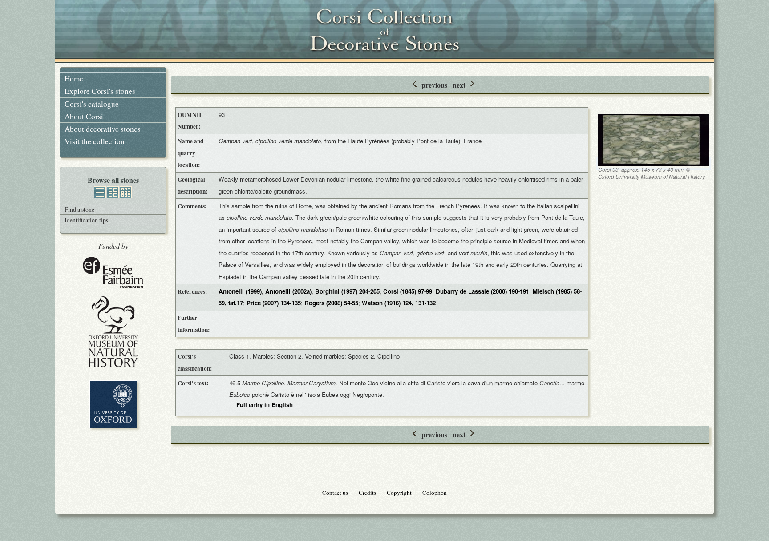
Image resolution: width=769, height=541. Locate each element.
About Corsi (84, 116)
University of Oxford (113, 404)
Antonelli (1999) (240, 291)
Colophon (434, 493)
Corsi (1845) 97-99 (407, 291)
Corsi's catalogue (92, 104)
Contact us (335, 493)
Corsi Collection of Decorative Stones (384, 31)
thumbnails (126, 192)
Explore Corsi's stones (100, 91)
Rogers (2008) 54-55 (331, 303)
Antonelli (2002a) (288, 291)
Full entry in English (264, 404)
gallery (113, 192)
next (459, 85)
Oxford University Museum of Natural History (113, 331)
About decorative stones (103, 129)
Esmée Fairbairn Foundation (113, 273)
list (100, 192)
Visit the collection (95, 141)
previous (434, 85)
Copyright (399, 493)
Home (74, 78)
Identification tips (86, 220)
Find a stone (79, 209)
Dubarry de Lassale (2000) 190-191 (482, 291)
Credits (367, 493)
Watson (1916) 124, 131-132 (399, 303)
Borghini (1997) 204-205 (347, 291)
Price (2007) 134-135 (274, 303)
